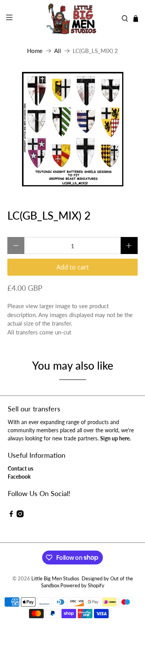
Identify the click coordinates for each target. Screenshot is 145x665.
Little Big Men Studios (55, 578)
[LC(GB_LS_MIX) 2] (72, 129)
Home (35, 51)
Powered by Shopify (82, 585)
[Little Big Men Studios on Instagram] (20, 515)
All (57, 51)
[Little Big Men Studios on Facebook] (11, 515)
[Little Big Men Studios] (72, 18)
